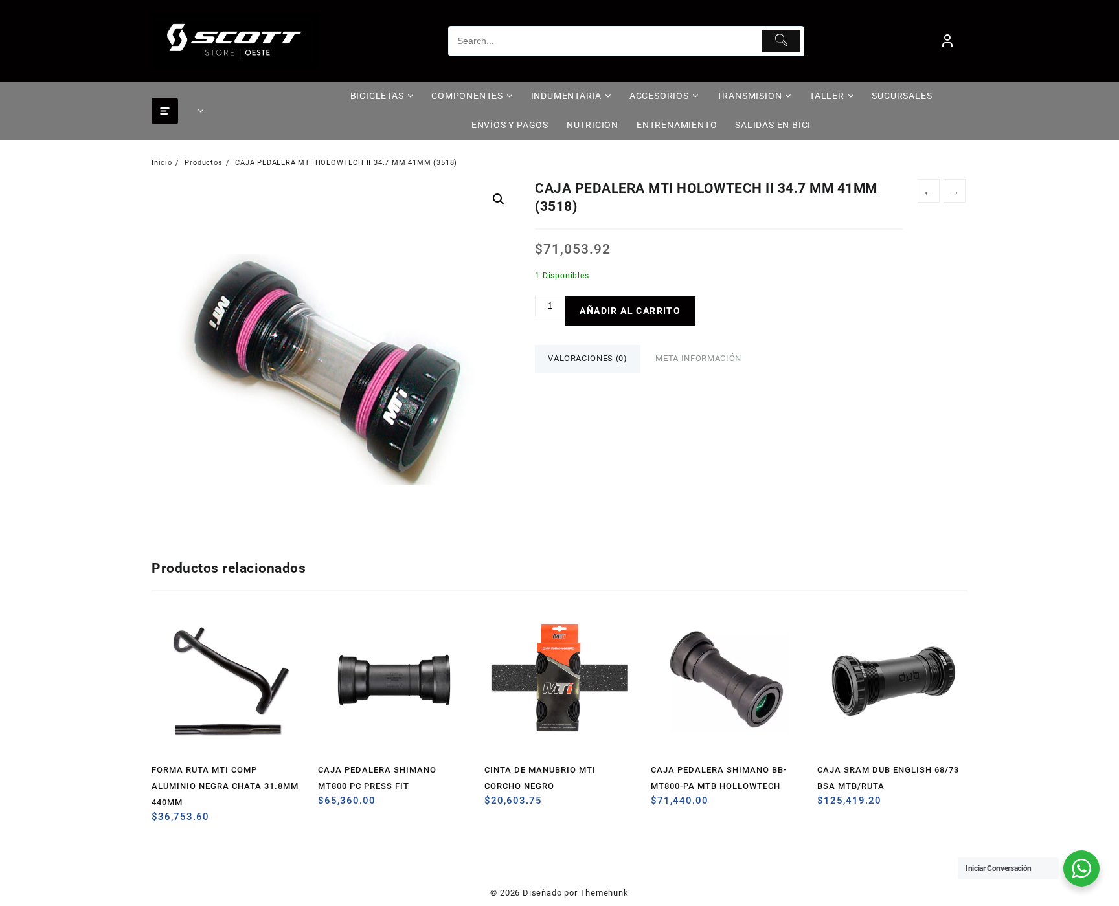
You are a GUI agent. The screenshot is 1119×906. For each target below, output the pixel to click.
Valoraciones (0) (587, 358)
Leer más (163, 821)
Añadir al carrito (630, 310)
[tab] (587, 359)
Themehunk (604, 893)
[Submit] (781, 41)
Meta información (698, 358)
